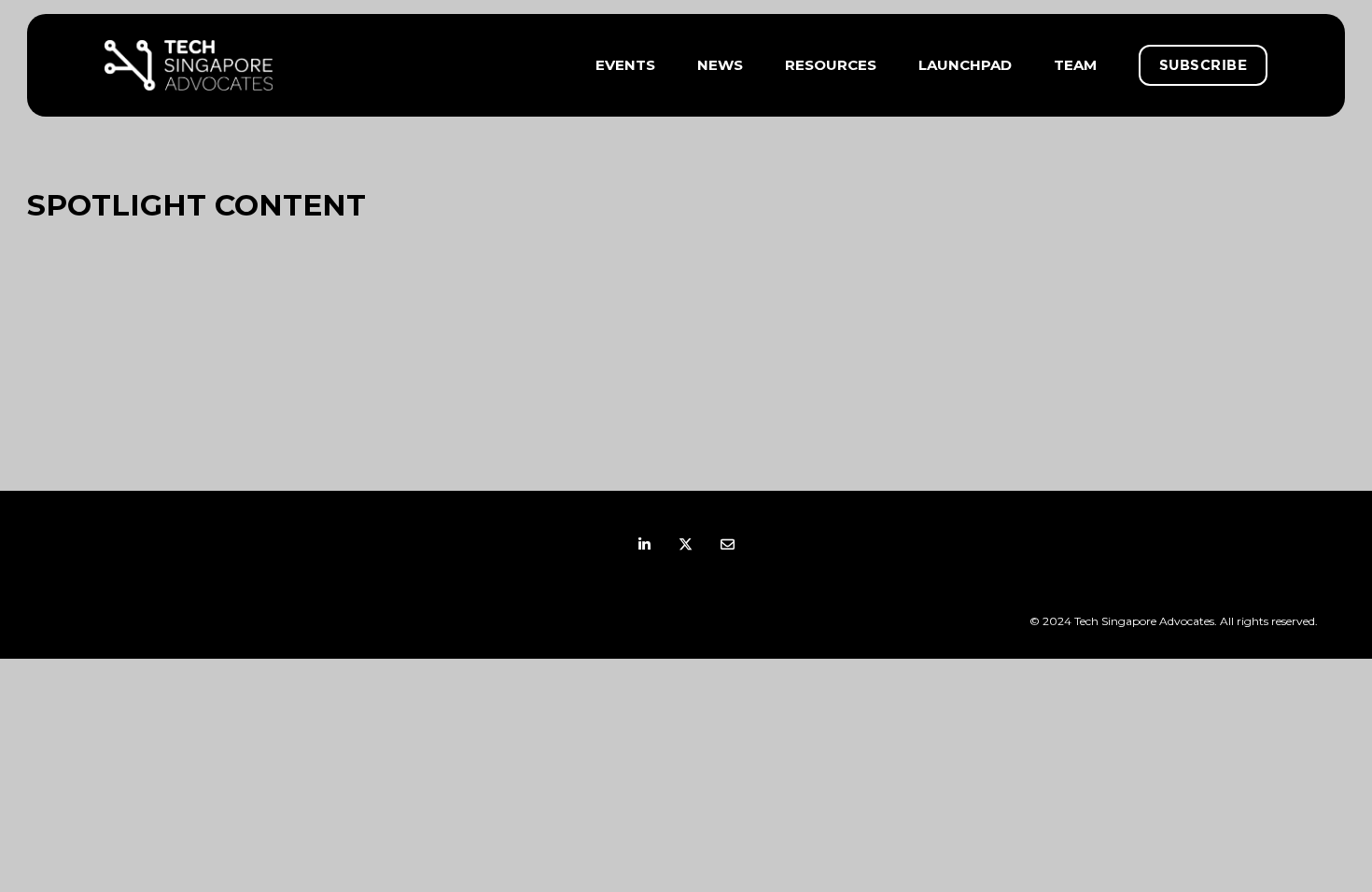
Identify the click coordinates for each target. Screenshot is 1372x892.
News (720, 65)
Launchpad (965, 65)
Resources (830, 65)
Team (1075, 65)
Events (625, 65)
